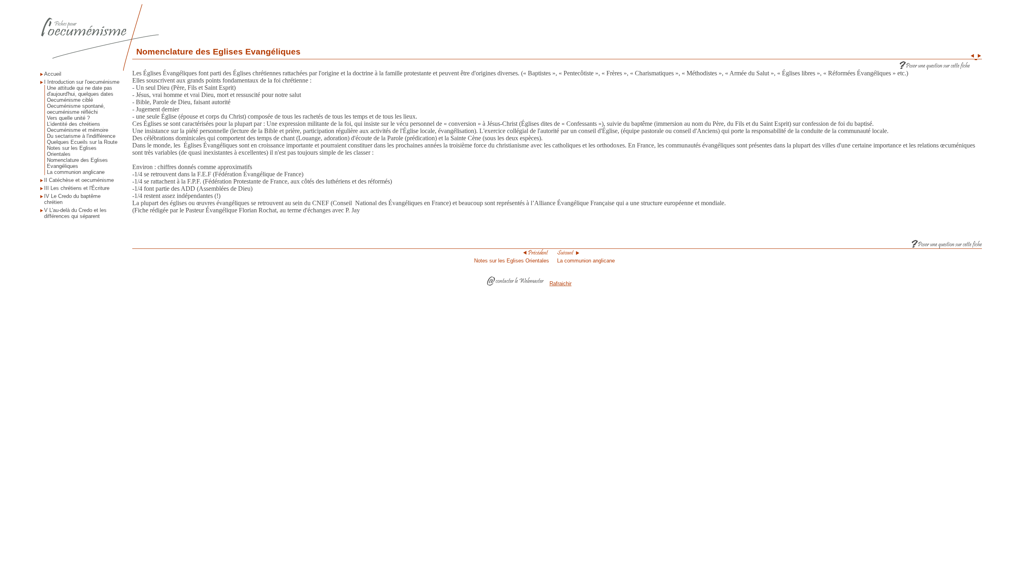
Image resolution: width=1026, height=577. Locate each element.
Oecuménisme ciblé (70, 100)
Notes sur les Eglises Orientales (72, 151)
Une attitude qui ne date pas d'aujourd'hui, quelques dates (80, 91)
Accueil (52, 74)
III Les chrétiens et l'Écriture (76, 188)
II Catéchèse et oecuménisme (79, 180)
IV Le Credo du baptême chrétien (72, 199)
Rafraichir (560, 283)
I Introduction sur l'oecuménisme (81, 82)
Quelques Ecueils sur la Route (82, 142)
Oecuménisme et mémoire (77, 130)
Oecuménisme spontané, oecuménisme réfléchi (76, 109)
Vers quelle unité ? (68, 118)
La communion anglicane (76, 172)
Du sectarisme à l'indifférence (81, 136)
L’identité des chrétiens (73, 124)
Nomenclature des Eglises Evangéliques (77, 163)
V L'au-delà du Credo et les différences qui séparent (75, 213)
